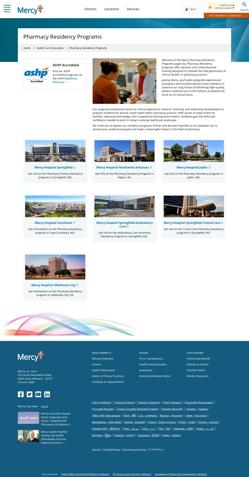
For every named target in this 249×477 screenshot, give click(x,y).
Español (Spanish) (172, 409)
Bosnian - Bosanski (171, 415)
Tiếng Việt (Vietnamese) (106, 415)
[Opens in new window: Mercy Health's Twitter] (29, 394)
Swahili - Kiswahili (134, 422)
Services (133, 9)
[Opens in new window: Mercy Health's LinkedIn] (47, 394)
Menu (7, 11)
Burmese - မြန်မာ (101, 435)
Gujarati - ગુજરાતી (124, 435)
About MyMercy (101, 352)
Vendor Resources (198, 376)
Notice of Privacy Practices (108, 376)
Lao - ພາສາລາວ (148, 415)
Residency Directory (65, 80)
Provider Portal (196, 370)
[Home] (30, 9)
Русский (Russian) (103, 409)
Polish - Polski (187, 422)
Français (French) (124, 402)
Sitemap (96, 449)
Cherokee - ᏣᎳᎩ (183, 428)
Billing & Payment (102, 358)
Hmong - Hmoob (208, 422)
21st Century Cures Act (135, 449)
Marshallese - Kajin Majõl (106, 422)
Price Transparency (151, 358)
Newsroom (145, 370)
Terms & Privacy (111, 449)
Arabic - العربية (205, 428)
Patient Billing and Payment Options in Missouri (85, 474)
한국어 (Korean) (172, 402)
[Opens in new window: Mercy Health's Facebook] (21, 394)
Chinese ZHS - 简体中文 (106, 428)
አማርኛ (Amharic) (101, 402)
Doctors (91, 9)
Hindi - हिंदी (129, 415)
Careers (96, 364)
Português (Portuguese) (199, 402)
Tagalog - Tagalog (197, 409)
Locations (111, 9)
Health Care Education (50, 48)
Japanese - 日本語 (148, 435)
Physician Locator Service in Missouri (132, 474)
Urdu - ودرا (148, 428)
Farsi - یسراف (131, 428)
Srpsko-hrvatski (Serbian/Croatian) (138, 409)
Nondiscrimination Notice (155, 376)
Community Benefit (198, 358)
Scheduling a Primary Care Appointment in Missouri (181, 474)
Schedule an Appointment (108, 382)
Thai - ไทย (164, 428)
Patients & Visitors (198, 364)
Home (26, 48)
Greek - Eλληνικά (196, 415)
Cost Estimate (195, 352)
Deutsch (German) (149, 402)
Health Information (103, 370)
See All (44, 406)
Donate (143, 352)
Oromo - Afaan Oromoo (162, 422)
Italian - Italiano (171, 435)
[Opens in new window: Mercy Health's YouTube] (38, 394)
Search (244, 10)
